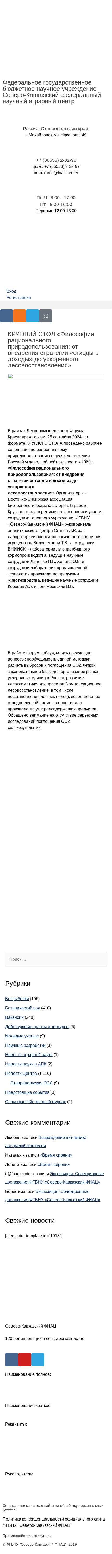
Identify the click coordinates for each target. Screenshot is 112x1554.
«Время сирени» (56, 1155)
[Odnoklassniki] (19, 315)
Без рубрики (17, 998)
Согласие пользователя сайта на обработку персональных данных (53, 1507)
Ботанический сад (22, 1008)
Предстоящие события (27, 1092)
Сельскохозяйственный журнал (35, 1101)
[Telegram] (32, 315)
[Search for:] (56, 959)
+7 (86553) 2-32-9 (55, 160)
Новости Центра (21, 1073)
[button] (56, 305)
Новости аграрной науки (29, 1055)
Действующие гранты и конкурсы (37, 1026)
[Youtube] (24, 1359)
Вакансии (14, 1017)
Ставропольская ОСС (31, 1083)
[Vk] (6, 315)
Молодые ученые (22, 1036)
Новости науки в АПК (25, 1064)
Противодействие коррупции (27, 1536)
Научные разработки (25, 1045)
